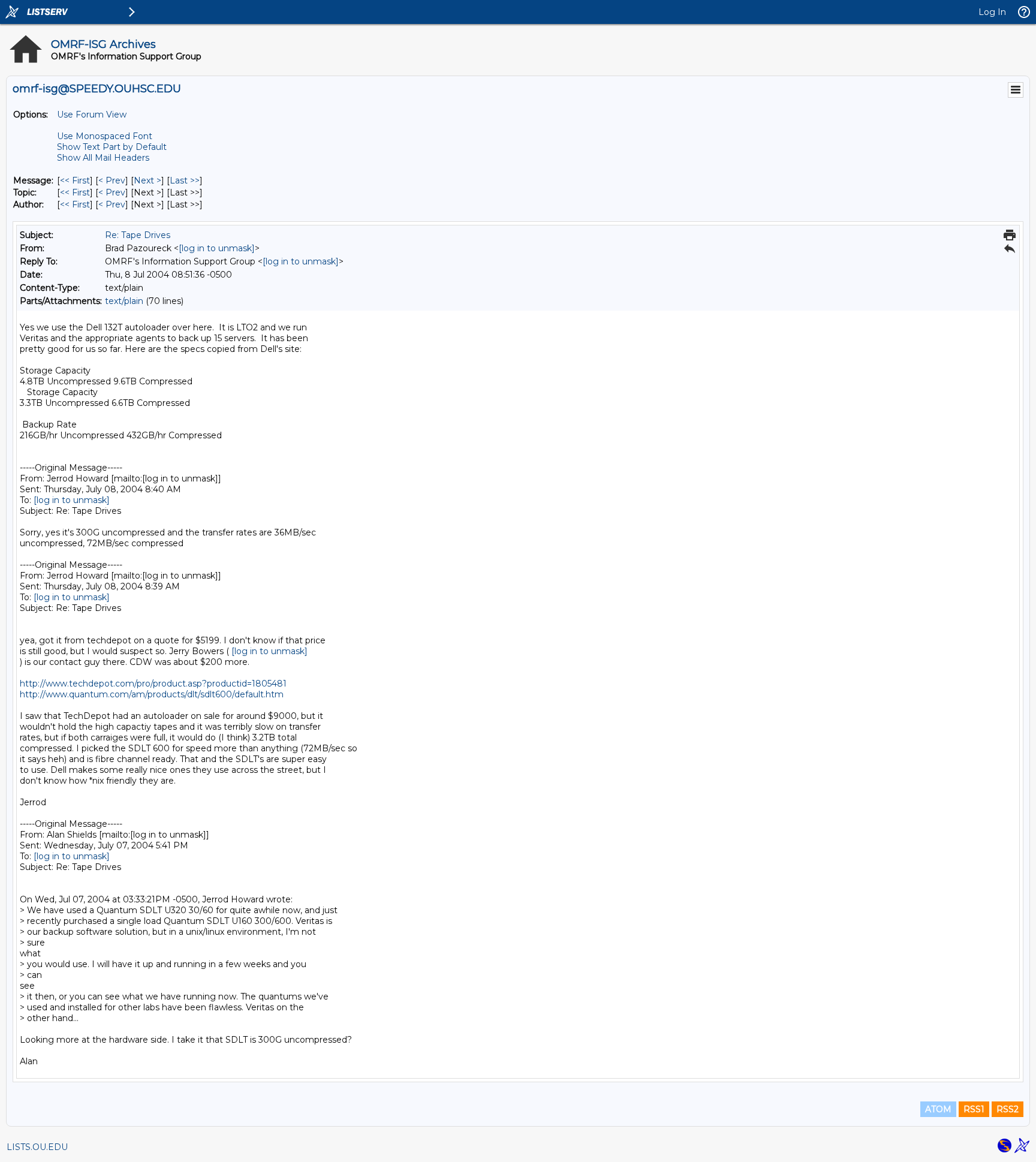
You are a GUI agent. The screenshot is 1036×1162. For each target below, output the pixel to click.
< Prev (111, 180)
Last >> (185, 180)
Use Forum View (92, 114)
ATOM (938, 1109)
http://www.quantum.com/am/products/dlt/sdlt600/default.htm (152, 694)
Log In (992, 12)
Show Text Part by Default (112, 147)
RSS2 (1007, 1109)
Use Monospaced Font (104, 136)
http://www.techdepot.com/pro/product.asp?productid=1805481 (153, 683)
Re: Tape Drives (137, 235)
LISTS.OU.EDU (37, 1147)
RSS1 (973, 1109)
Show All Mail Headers (103, 157)
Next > (147, 180)
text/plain (124, 301)
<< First (75, 180)
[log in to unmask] (217, 248)
